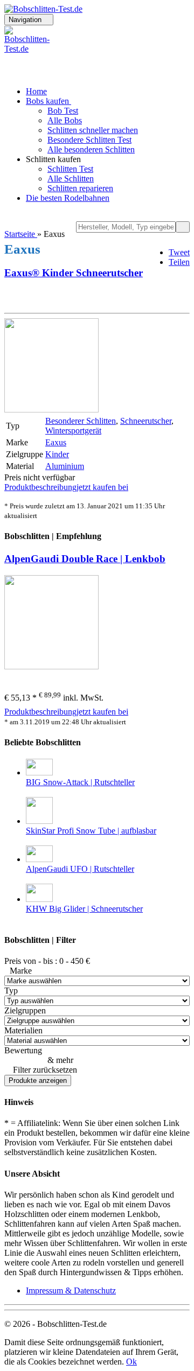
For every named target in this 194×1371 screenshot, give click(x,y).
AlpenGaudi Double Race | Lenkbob (84, 558)
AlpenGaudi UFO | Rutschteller (80, 868)
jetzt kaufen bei (102, 487)
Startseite (20, 234)
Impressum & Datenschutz (71, 1290)
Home (36, 91)
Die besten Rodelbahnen (67, 197)
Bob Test (62, 110)
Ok (131, 1361)
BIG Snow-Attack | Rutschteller (80, 782)
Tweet (179, 252)
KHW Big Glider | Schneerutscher (84, 908)
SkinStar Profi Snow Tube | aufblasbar (91, 830)
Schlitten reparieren (80, 188)
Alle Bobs (64, 120)
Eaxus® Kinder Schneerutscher (73, 272)
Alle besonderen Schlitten (91, 149)
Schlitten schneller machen (92, 130)
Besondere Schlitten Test (89, 139)
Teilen (179, 262)
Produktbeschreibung (40, 487)
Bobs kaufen (48, 101)
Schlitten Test (70, 168)
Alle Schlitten (70, 178)
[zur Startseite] (43, 8)
